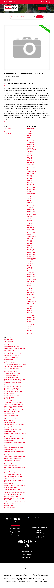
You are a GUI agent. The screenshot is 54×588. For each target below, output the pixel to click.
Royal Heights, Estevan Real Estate (13, 471)
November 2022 (31, 211)
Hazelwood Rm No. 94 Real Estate (12, 411)
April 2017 (29, 332)
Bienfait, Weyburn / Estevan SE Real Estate (14, 352)
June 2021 (30, 242)
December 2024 (31, 166)
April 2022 (29, 224)
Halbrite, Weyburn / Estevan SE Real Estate (14, 409)
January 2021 (30, 251)
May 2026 (29, 135)
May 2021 (29, 243)
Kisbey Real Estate (9, 427)
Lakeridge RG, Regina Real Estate (12, 429)
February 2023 (30, 206)
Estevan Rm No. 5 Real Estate (11, 395)
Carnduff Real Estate (9, 362)
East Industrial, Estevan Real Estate (13, 386)
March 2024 (30, 182)
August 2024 (30, 173)
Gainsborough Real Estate (10, 400)
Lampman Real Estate (9, 431)
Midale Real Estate (9, 440)
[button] (8, 1)
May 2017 (29, 330)
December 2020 (31, 252)
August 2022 (30, 216)
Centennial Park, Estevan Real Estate (13, 366)
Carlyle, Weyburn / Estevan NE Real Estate (14, 361)
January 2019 (30, 294)
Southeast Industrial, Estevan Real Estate (14, 476)
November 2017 (31, 319)
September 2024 (31, 171)
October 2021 (30, 234)
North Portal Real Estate (10, 449)
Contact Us (42, 8)
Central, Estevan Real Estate (11, 370)
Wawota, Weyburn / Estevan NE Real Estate (15, 492)
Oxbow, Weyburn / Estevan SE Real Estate (14, 456)
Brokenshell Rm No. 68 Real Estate (12, 353)
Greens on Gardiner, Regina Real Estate (13, 404)
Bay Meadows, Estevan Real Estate (13, 343)
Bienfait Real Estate (9, 350)
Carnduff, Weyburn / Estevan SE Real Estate (15, 364)
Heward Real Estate (9, 413)
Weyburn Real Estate (9, 505)
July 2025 (29, 153)
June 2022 (30, 220)
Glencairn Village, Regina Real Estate (13, 402)
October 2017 (30, 321)
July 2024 (29, 175)
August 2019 (30, 281)
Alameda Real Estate (9, 339)
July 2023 (29, 197)
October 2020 (30, 256)
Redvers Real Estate (9, 464)
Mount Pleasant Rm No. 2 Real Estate (13, 447)
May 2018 (29, 308)
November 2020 (31, 254)
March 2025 (30, 160)
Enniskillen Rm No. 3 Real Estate (12, 390)
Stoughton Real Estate (9, 478)
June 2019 (30, 285)
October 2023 (30, 191)
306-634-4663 (9, 1)
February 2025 (30, 162)
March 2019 (30, 290)
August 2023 (30, 195)
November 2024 (31, 168)
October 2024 (30, 169)
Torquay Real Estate (9, 483)
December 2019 (31, 274)
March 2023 (30, 204)
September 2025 (31, 150)
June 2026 (30, 133)
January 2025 (30, 164)
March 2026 (30, 139)
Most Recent (30, 128)
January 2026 (30, 142)
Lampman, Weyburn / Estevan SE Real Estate (15, 433)
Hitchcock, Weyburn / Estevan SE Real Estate (15, 426)
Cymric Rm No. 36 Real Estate (11, 377)
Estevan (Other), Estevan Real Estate (13, 391)
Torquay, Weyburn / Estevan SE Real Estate (14, 485)
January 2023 (30, 207)
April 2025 (29, 159)
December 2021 (31, 231)
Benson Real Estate (9, 344)
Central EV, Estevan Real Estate (12, 368)
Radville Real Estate (9, 462)
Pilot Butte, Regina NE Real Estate (12, 458)
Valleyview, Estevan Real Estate (12, 489)
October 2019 (30, 278)
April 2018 (29, 310)
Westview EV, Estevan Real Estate (12, 494)
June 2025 (30, 155)
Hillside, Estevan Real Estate (11, 418)
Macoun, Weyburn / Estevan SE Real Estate (14, 438)
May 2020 (29, 265)
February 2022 (30, 227)
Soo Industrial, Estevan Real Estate (12, 474)
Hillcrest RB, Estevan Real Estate (12, 415)
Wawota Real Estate (9, 491)
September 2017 (31, 323)
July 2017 (29, 326)
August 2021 (30, 238)
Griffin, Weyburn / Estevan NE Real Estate (14, 406)
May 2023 (29, 200)
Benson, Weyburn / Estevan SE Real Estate (14, 348)
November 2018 (31, 298)
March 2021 (30, 247)
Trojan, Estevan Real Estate (11, 487)
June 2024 (30, 177)
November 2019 (31, 276)
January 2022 (30, 229)
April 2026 (29, 137)
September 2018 (31, 301)
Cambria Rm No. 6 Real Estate (11, 357)
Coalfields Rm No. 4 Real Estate (12, 373)
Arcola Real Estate (8, 341)
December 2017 (31, 317)
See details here (8, 86)
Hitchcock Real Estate (9, 422)
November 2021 (31, 233)
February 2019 (30, 292)
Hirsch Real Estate (8, 420)
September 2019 (31, 279)
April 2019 (29, 288)
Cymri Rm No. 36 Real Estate (11, 375)
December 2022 (31, 209)
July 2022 (29, 218)
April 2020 (29, 267)
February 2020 (30, 270)
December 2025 (31, 144)
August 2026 (30, 130)
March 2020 (30, 269)
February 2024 (30, 184)
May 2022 (29, 222)
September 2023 (31, 193)
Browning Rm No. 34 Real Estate (12, 355)
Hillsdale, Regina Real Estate (11, 417)
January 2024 (30, 186)
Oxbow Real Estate (9, 455)
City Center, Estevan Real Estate (12, 372)
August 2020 (30, 260)
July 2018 (29, 305)
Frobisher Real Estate (9, 399)
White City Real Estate (9, 507)
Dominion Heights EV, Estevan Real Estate (14, 379)
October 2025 (30, 148)
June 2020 (30, 263)
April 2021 (29, 245)
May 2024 (29, 178)
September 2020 (31, 258)
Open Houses (7, 132)
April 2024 (29, 180)
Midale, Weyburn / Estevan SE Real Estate (14, 442)
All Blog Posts (7, 128)
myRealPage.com (29, 568)
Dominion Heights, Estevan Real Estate (13, 381)
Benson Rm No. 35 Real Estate (11, 346)
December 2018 (31, 296)
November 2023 (31, 189)
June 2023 (30, 198)
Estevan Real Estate (9, 393)
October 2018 (30, 299)
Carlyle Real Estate (9, 359)
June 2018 (30, 307)
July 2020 (29, 261)
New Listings (7, 130)
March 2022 (30, 225)
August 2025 (30, 151)
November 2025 (31, 146)
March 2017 (30, 334)
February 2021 (30, 249)
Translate (17, 1)
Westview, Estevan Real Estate (11, 496)
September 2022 (31, 215)
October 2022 (30, 213)
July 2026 (29, 132)
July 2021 (29, 240)
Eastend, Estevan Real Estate (11, 388)
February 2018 (30, 314)
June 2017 (30, 328)
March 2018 (30, 312)
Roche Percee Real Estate (10, 465)
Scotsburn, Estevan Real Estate (12, 473)
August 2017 (30, 325)
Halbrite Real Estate (9, 408)
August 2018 (30, 303)
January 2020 (30, 272)
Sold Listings (7, 133)
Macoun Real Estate (9, 437)
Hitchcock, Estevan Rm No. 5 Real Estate (14, 424)
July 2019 (29, 283)
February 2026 (30, 141)
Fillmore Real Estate (9, 397)
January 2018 (30, 316)
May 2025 (29, 157)
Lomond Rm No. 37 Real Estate (12, 435)
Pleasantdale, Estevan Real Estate (15, 78)
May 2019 (29, 287)
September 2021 (31, 236)
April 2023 (29, 202)
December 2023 (31, 187)
